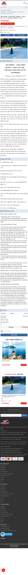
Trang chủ (2, 465)
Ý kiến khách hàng (4, 475)
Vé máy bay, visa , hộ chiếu (6, 473)
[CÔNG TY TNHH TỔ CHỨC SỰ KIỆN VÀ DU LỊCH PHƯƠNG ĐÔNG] (4, 3)
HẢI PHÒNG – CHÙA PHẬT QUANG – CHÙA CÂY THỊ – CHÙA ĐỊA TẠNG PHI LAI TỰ (13, 396)
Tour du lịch (3, 469)
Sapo (17, 546)
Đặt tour (14, 335)
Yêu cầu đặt (21, 35)
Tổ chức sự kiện (4, 471)
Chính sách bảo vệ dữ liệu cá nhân (8, 530)
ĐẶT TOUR (23, 364)
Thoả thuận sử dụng (4, 528)
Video (1, 481)
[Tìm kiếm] (26, 7)
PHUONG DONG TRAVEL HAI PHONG (13, 452)
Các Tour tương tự (14, 340)
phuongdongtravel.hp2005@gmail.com (13, 448)
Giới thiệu (2, 467)
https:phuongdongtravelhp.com (12, 450)
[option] (14, 48)
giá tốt (14, 374)
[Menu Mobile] (26, 3)
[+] (14, 316)
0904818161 (8, 446)
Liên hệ (2, 479)
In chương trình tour (8, 23)
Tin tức (2, 477)
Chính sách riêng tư (4, 526)
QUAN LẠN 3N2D (5, 360)
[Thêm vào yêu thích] (27, 16)
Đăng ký (24, 415)
